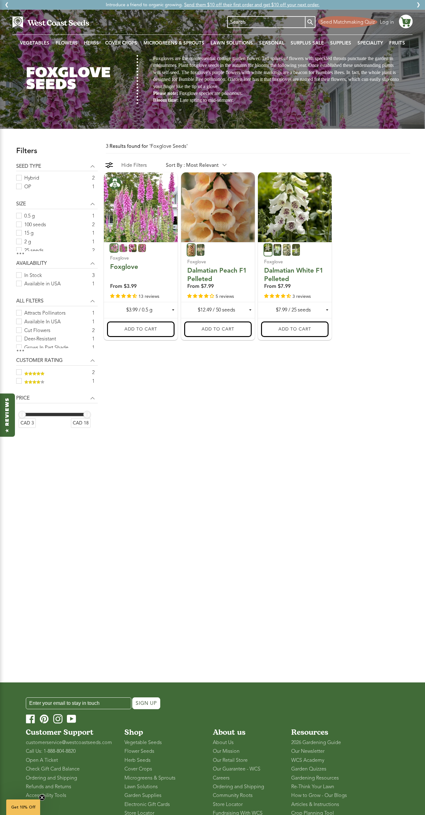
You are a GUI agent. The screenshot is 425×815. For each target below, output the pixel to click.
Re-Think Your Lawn (312, 787)
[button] (406, 21)
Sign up (146, 703)
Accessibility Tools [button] (46, 795)
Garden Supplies (142, 795)
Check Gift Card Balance (53, 769)
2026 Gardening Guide (316, 742)
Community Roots (233, 795)
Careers (221, 778)
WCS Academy (307, 760)
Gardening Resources (315, 778)
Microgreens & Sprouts (149, 778)
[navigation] (57, 291)
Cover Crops (138, 769)
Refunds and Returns (48, 787)
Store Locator (228, 804)
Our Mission (226, 751)
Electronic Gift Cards (147, 804)
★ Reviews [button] (7, 415)
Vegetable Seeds (143, 742)
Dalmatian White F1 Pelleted (293, 274)
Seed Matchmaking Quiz (347, 22)
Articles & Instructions (315, 804)
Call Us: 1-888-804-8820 (51, 751)
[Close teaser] (42, 797)
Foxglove (124, 267)
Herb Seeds (137, 760)
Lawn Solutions (141, 787)
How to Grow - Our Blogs (319, 795)
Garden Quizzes (308, 769)
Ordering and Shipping (51, 778)
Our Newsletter (308, 751)
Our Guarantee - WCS (236, 769)
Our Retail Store (230, 760)
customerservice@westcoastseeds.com (69, 742)
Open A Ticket (42, 760)
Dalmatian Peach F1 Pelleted (217, 274)
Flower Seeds (139, 751)
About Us (223, 742)
